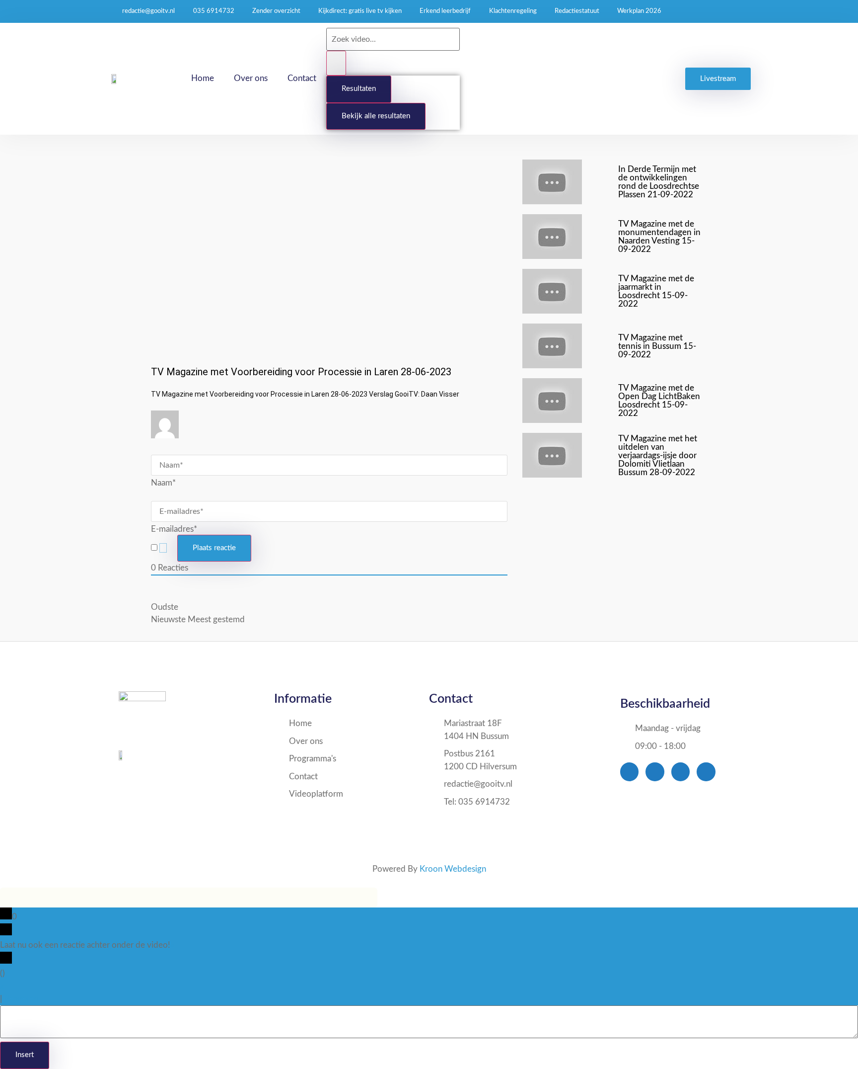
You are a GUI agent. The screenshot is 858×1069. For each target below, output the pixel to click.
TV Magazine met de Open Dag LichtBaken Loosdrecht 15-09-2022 (659, 400)
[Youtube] (680, 771)
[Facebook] (629, 771)
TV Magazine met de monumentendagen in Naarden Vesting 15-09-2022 (659, 236)
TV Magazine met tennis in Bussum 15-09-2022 (657, 346)
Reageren (21, 998)
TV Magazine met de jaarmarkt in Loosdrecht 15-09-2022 (656, 291)
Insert (24, 1055)
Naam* (163, 483)
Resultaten (359, 88)
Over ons (251, 78)
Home (202, 78)
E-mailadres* (174, 529)
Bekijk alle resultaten (376, 116)
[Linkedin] (706, 771)
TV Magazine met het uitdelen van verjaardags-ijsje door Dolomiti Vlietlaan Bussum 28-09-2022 (657, 455)
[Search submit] (336, 63)
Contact (301, 78)
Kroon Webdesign (453, 869)
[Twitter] (654, 771)
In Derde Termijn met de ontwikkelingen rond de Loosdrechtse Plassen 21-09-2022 (658, 182)
